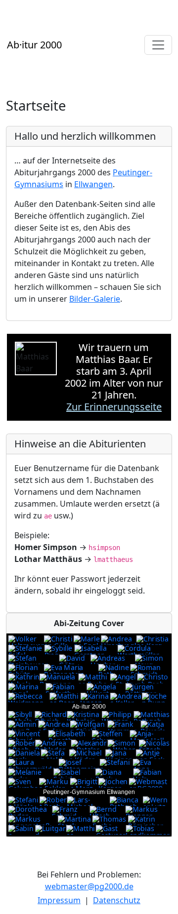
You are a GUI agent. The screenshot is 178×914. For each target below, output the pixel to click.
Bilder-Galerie (94, 298)
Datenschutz (116, 900)
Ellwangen (93, 184)
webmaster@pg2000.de (89, 886)
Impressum (59, 900)
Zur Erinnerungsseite (114, 406)
